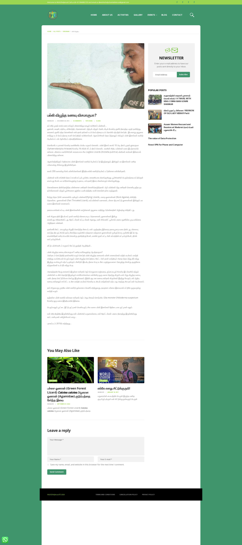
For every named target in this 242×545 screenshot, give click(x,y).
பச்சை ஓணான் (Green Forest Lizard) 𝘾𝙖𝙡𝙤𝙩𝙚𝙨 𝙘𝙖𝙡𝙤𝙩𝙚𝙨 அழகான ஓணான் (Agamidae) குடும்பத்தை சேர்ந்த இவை (68, 394)
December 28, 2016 (63, 121)
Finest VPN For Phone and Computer (165, 144)
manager (50, 121)
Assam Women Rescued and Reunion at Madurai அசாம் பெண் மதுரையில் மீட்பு (179, 127)
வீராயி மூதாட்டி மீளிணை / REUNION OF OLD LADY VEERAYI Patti (179, 112)
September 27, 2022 (63, 404)
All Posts (56, 31)
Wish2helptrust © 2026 (56, 494)
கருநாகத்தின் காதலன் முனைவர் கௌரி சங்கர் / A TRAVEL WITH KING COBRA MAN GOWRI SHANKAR (177, 99)
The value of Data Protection (162, 138)
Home (49, 31)
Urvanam (66, 31)
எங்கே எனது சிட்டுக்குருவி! (114, 388)
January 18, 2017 (113, 392)
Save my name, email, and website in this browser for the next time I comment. (87, 464)
